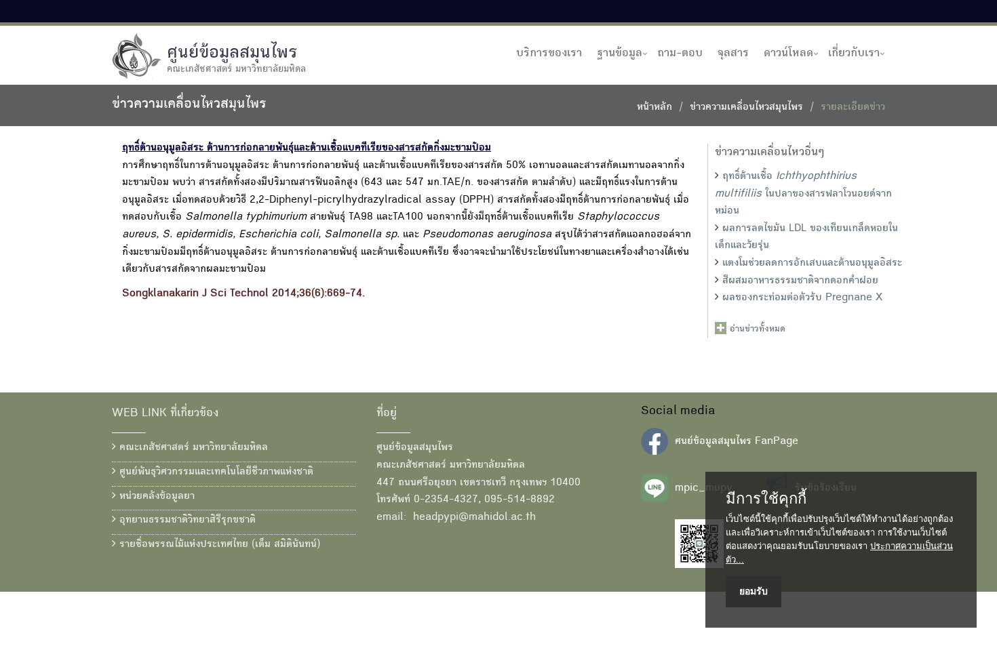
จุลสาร (733, 53)
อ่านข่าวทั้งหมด (757, 329)
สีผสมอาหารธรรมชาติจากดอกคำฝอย (800, 281)
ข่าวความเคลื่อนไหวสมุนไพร (746, 107)
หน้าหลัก (654, 107)
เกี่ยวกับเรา (854, 53)
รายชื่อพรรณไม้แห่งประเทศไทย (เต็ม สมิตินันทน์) (218, 545)
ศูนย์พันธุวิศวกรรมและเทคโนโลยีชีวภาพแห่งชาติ (214, 472)
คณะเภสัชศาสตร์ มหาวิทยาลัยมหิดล (192, 448)
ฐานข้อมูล (619, 53)
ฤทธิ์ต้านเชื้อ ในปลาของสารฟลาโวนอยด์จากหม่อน (803, 194)
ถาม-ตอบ (680, 53)
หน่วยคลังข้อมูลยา (155, 496)
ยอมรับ (753, 591)
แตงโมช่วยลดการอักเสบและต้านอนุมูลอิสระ (812, 263)
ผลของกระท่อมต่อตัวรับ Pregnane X (802, 298)
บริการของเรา (549, 53)
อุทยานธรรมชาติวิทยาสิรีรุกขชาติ (186, 520)
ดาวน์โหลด (788, 53)
